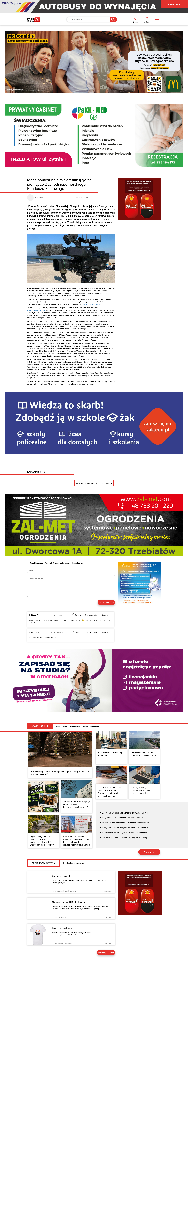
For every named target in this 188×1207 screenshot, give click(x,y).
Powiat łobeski (89, 31)
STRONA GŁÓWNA (43, 24)
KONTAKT (130, 24)
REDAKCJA (130, 31)
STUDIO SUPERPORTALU (92, 54)
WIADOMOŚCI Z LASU (91, 46)
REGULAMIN (131, 39)
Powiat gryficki (89, 24)
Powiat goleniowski (92, 39)
